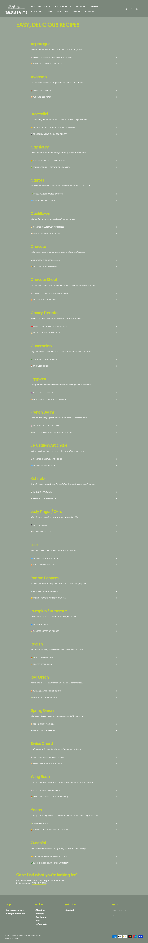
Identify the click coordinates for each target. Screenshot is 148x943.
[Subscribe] (141, 910)
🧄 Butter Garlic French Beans (74, 425)
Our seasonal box (14, 910)
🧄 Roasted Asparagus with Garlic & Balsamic (74, 57)
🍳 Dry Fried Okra (74, 525)
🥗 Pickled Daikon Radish (74, 657)
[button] (126, 8)
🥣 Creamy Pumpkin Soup (74, 624)
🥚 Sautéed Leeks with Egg (74, 564)
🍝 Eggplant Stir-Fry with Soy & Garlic (74, 399)
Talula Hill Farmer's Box (19, 935)
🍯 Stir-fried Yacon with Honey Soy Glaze (74, 829)
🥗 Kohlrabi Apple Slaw (74, 492)
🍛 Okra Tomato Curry (74, 531)
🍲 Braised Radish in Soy (74, 664)
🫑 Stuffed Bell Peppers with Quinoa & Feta (74, 167)
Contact (69, 910)
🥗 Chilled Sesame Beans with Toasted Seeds (74, 432)
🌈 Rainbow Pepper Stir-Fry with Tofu (74, 160)
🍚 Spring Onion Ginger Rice (74, 730)
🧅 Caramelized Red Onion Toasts (74, 691)
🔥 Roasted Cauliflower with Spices (74, 227)
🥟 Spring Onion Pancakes (74, 724)
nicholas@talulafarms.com (50, 880)
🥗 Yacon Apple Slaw (74, 823)
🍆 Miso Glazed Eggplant (74, 392)
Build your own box (15, 913)
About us (40, 910)
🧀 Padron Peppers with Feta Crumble (74, 598)
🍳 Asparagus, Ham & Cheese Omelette (74, 63)
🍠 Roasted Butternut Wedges (74, 631)
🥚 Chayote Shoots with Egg (74, 299)
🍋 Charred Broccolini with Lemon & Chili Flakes (74, 127)
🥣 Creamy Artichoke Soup (74, 465)
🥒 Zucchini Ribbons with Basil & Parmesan (74, 863)
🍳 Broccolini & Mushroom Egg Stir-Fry (74, 134)
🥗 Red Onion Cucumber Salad (74, 697)
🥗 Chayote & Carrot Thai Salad (74, 260)
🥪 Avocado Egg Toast (74, 97)
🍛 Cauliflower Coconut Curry (74, 233)
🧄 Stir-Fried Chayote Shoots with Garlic (74, 293)
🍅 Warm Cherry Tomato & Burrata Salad (74, 326)
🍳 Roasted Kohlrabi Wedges (74, 498)
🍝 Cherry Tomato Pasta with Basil (74, 332)
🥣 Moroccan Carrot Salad (74, 200)
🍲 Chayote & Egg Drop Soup (74, 266)
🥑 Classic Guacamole (74, 90)
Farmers (39, 913)
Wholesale (40, 924)
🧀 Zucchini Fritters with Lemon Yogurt (74, 856)
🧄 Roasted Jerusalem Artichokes (74, 459)
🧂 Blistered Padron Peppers (74, 591)
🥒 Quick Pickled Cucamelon (74, 359)
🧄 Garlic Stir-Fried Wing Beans (74, 790)
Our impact (41, 917)
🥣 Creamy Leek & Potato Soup (74, 558)
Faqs (37, 920)
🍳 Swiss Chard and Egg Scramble (74, 763)
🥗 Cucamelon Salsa (74, 366)
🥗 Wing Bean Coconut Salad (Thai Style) (74, 796)
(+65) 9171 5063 (39, 883)
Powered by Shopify (12, 938)
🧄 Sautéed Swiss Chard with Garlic (74, 757)
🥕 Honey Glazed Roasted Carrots (74, 194)
